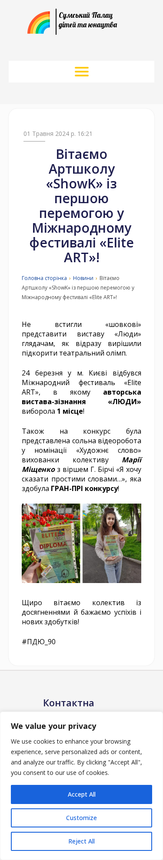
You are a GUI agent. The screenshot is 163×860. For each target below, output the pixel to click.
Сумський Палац (88, 19)
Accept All (82, 794)
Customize (81, 818)
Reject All (81, 841)
